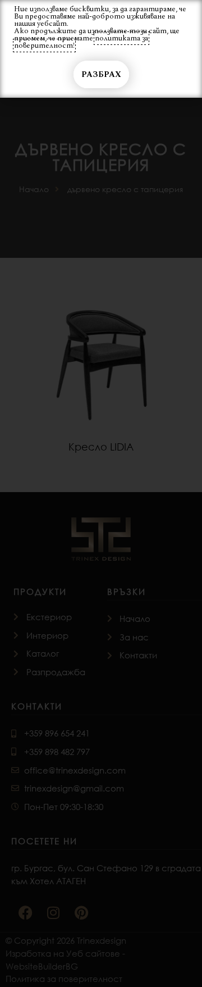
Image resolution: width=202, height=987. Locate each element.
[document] (101, 493)
